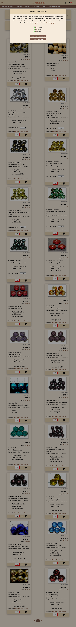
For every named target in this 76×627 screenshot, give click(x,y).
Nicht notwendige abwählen (38, 36)
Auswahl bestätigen (38, 39)
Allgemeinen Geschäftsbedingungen (44, 23)
